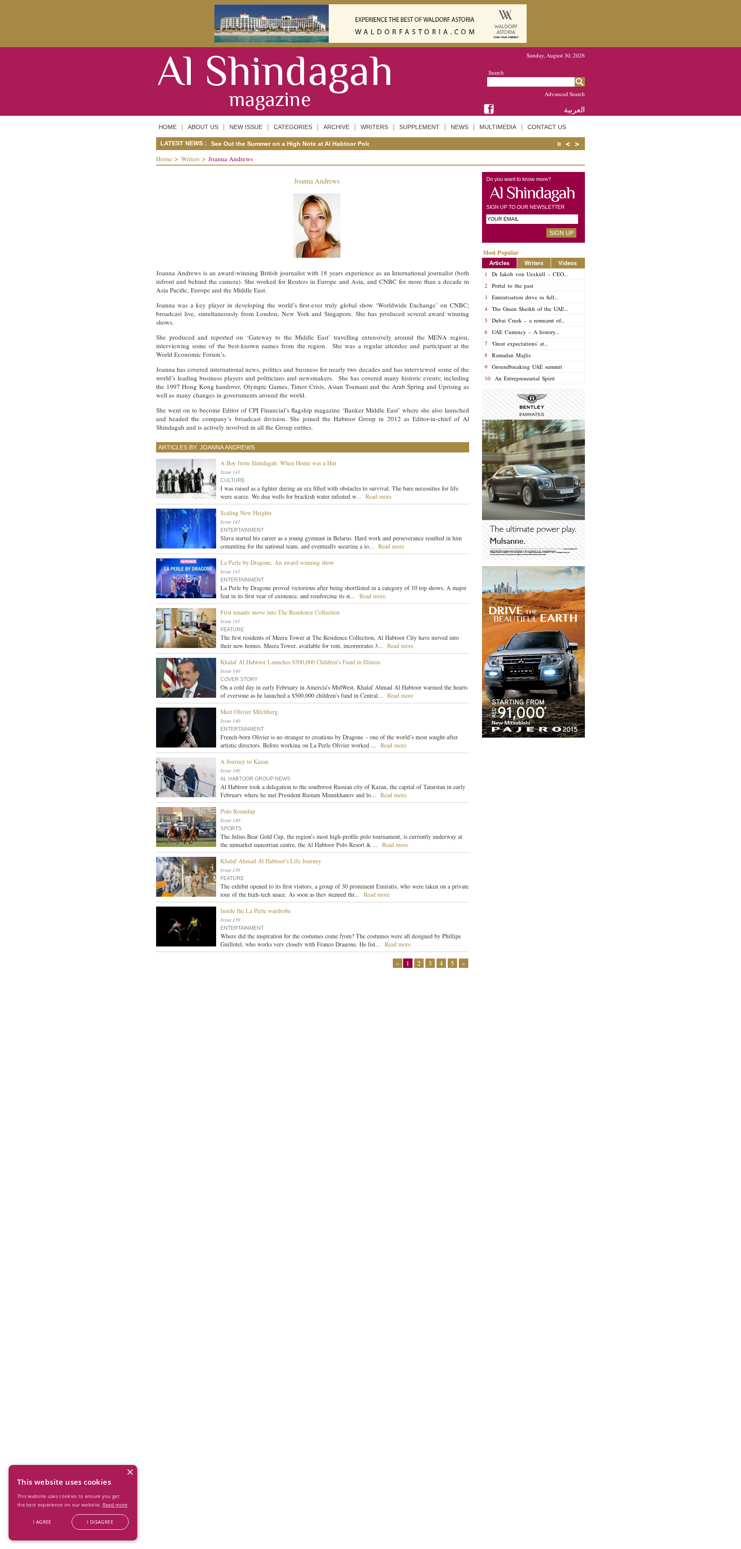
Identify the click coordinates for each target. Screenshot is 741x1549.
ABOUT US (203, 127)
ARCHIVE (336, 127)
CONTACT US (546, 127)
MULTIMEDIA (497, 127)
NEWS (459, 127)
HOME (168, 127)
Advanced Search (565, 94)
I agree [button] (42, 1522)
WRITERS (374, 127)
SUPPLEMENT (419, 127)
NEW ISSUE (245, 127)
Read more (115, 1504)
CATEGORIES (293, 127)
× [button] (130, 1472)
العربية (574, 109)
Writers (190, 158)
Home (164, 158)
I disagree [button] (100, 1522)
